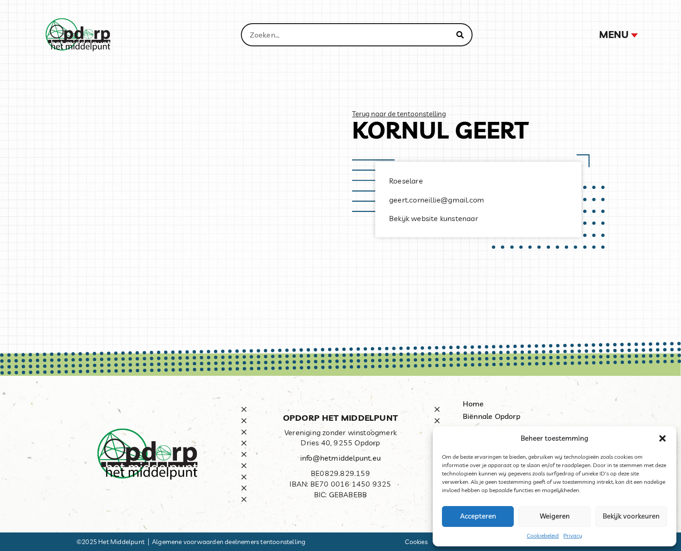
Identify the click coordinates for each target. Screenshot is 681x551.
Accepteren (478, 516)
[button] (662, 438)
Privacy (572, 535)
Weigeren (555, 516)
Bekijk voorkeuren (631, 516)
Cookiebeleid (543, 535)
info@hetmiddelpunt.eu (340, 457)
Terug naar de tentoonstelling (399, 113)
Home (473, 403)
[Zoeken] (460, 34)
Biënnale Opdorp (491, 416)
